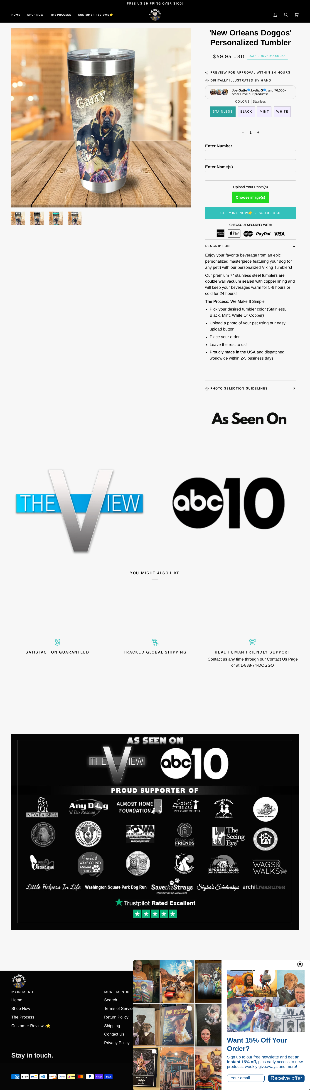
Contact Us (277, 659)
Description (217, 246)
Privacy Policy (117, 1043)
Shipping (112, 1025)
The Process (22, 1017)
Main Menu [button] (22, 992)
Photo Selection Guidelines (239, 388)
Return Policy (116, 1017)
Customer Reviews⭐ (31, 1025)
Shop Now (20, 1008)
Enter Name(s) (219, 167)
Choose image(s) (250, 197)
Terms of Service (119, 1008)
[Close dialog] (300, 964)
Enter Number (218, 146)
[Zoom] (101, 117)
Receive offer (286, 1078)
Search (110, 1000)
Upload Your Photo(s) (250, 187)
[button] (35, 14)
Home (16, 1000)
